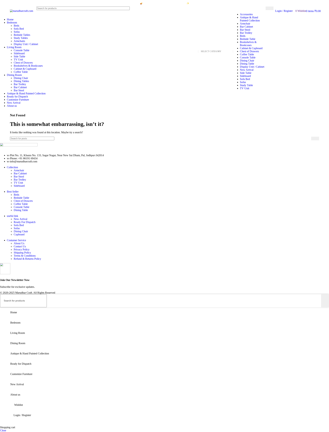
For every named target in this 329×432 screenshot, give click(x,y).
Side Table (245, 72)
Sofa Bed (245, 79)
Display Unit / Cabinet (252, 66)
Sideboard (245, 76)
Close (3, 430)
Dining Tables (21, 81)
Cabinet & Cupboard (251, 48)
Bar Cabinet (246, 26)
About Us (19, 243)
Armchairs (19, 41)
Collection (12, 167)
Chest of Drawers (249, 51)
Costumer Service (16, 240)
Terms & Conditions (25, 255)
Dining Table (247, 63)
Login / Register (22, 415)
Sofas (243, 82)
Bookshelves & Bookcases (248, 44)
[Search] (269, 8)
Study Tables (21, 37)
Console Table (247, 57)
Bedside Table (247, 39)
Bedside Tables (22, 34)
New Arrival (246, 69)
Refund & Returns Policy (27, 258)
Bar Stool (245, 29)
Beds (242, 35)
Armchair (245, 23)
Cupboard (19, 234)
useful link (12, 215)
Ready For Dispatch (24, 222)
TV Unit (244, 88)
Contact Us (20, 246)
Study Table (246, 85)
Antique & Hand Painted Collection (250, 19)
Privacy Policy (21, 249)
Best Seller (13, 191)
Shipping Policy (22, 252)
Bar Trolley (246, 32)
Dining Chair (247, 60)
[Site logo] (21, 10)
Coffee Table (247, 54)
